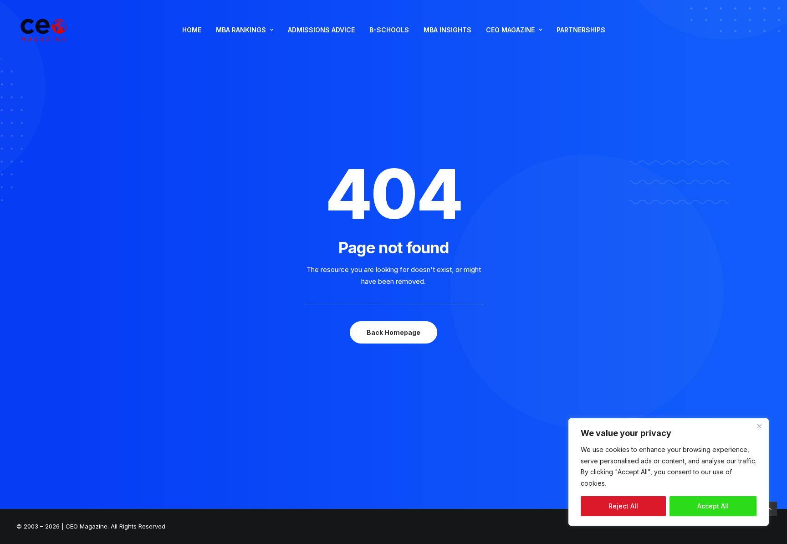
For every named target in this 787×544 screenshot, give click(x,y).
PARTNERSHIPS (581, 30)
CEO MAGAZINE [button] (510, 30)
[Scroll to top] (769, 508)
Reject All (623, 506)
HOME (191, 30)
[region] (668, 472)
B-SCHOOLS (389, 30)
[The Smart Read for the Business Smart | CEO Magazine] (43, 30)
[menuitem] (192, 30)
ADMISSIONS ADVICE (321, 30)
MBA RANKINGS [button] (241, 30)
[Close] (759, 426)
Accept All (713, 506)
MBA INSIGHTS (447, 30)
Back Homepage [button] (393, 332)
